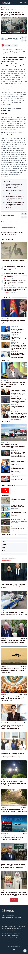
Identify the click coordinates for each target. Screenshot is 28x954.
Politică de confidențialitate (7, 917)
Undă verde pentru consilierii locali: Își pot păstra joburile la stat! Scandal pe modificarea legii (14, 698)
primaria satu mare (7, 225)
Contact (3, 915)
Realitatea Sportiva (13, 926)
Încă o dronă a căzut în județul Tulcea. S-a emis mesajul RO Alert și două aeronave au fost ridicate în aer (15, 289)
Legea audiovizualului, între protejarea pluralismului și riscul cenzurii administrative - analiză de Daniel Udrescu (13, 262)
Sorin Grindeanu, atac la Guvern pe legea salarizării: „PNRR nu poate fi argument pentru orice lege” (13, 384)
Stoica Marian (23, 666)
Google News (12, 234)
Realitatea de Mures (14, 940)
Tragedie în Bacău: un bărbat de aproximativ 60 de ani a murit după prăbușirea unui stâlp (18, 355)
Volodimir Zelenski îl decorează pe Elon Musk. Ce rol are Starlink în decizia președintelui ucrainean (18, 400)
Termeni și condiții (10, 915)
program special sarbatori (9, 227)
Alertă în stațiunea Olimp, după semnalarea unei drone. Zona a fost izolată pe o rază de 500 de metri (12, 837)
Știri (7, 7)
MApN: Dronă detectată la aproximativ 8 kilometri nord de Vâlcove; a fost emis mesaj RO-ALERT (13, 670)
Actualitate (11, 7)
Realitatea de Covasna (16, 928)
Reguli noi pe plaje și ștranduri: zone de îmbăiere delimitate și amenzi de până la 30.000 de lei (15, 268)
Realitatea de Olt (5, 940)
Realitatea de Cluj (5, 937)
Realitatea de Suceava (6, 930)
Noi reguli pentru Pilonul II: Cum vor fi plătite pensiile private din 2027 (18, 463)
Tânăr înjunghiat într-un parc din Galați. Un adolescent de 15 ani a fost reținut (15, 198)
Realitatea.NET (5, 926)
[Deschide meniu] (25, 3)
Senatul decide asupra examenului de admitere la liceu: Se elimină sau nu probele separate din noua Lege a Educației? (12, 755)
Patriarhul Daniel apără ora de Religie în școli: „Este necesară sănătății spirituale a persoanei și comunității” (14, 894)
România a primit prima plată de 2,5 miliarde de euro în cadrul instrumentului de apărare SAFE (18, 471)
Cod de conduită (18, 917)
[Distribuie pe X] (25, 40)
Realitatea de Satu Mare (21, 722)
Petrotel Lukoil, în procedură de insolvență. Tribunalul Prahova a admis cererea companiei (13, 446)
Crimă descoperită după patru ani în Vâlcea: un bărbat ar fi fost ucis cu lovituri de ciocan (14, 614)
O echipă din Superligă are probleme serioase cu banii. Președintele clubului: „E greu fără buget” (15, 275)
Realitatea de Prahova (6, 928)
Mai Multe (14, 900)
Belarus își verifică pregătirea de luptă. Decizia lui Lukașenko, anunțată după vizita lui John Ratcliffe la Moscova (13, 642)
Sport (5, 278)
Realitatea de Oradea (6, 935)
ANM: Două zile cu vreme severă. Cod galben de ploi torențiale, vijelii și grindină (14, 810)
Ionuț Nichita (23, 582)
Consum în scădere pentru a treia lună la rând (18, 478)
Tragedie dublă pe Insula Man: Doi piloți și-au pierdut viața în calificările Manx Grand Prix (15, 282)
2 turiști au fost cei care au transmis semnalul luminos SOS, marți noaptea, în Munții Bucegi (13, 783)
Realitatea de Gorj (16, 933)
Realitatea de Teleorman (7, 933)
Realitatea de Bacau (16, 930)
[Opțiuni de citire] (25, 951)
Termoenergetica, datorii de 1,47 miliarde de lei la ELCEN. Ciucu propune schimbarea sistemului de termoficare (18, 455)
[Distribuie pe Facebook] (25, 37)
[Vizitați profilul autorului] (2, 38)
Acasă (4, 7)
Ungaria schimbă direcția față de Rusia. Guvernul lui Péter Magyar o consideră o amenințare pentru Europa (18, 393)
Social (5, 271)
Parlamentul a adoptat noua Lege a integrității (17, 407)
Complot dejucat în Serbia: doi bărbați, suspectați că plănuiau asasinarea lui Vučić (14, 185)
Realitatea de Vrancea (14, 937)
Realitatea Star (22, 926)
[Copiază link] (22, 37)
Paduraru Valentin (15, 38)
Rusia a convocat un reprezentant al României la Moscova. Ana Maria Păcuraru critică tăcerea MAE (12, 726)
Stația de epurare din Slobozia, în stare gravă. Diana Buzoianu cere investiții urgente (15, 191)
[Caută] (21, 2)
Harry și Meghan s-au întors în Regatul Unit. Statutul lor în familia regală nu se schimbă (13, 586)
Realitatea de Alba (15, 935)
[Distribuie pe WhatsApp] (22, 40)
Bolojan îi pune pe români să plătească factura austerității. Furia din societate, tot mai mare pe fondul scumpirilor (13, 866)
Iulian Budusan (23, 694)
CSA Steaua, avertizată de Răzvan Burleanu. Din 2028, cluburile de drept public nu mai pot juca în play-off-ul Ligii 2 (16, 205)
